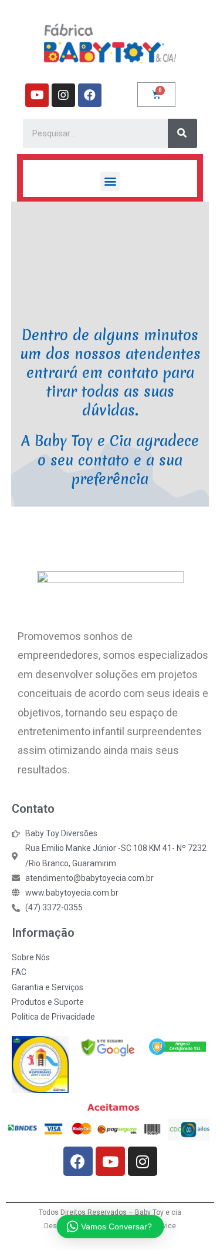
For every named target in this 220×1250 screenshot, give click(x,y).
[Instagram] (63, 95)
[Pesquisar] (182, 133)
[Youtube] (37, 95)
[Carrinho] (156, 94)
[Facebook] (89, 95)
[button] (110, 181)
